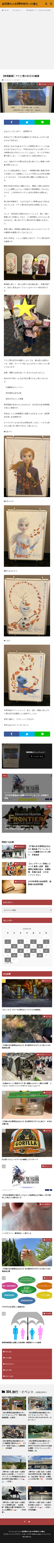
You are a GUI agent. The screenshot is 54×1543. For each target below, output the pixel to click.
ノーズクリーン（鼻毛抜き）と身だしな (16, 1233)
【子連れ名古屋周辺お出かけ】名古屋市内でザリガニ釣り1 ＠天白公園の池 (27, 1122)
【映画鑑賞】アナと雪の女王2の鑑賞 (37, 10)
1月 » (11, 963)
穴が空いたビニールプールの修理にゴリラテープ (20, 1159)
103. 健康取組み (46, 1204)
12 (27, 946)
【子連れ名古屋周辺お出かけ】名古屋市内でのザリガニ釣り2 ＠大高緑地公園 (26, 1046)
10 (14, 946)
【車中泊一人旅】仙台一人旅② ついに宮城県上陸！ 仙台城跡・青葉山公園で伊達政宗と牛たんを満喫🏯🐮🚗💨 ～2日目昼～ (14, 1507)
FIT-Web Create (35, 1534)
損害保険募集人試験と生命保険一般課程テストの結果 (21, 1342)
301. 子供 (48, 1016)
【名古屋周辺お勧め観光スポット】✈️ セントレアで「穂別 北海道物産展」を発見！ (14, 1415)
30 (8, 960)
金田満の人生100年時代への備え (20, 4)
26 (27, 955)
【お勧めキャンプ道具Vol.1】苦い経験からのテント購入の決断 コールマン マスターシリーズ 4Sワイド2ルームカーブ (26, 1084)
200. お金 (8, 1352)
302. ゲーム (47, 980)
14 (40, 946)
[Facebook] (11, 122)
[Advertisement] (27, 40)
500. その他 (9, 1376)
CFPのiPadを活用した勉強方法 (13, 1307)
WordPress (26, 1537)
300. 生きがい (17, 10)
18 (20, 951)
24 (14, 955)
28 (40, 955)
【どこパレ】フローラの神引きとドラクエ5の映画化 (21, 1010)
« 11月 (7, 963)
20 (33, 951)
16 (8, 951)
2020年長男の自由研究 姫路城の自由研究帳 (39, 882)
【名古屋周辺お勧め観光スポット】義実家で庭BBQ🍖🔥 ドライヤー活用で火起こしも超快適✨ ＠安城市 (14, 1444)
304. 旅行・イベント (21, 80)
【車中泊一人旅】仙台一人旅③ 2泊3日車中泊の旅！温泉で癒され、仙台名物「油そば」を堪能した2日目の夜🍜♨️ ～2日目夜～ (40, 1476)
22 (46, 951)
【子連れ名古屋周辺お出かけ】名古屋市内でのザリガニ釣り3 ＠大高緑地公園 (26, 1270)
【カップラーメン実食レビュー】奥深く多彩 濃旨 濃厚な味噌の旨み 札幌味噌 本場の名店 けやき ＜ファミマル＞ (39, 869)
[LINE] (42, 122)
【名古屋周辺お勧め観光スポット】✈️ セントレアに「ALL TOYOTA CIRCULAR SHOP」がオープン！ (39, 1416)
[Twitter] (27, 122)
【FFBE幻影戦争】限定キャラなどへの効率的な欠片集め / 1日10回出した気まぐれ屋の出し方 (26, 1196)
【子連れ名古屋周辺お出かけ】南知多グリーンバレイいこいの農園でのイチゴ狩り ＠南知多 (39, 850)
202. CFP (48, 1278)
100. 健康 (8, 1358)
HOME (6, 10)
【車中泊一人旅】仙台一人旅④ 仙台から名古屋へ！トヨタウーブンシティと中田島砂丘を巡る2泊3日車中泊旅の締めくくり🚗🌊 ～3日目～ (14, 1476)
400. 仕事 (8, 1370)
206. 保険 (48, 1313)
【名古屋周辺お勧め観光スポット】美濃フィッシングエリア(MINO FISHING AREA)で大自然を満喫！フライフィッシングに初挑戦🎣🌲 (40, 1446)
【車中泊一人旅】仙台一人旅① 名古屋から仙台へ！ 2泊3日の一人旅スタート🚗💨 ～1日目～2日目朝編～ (40, 1506)
